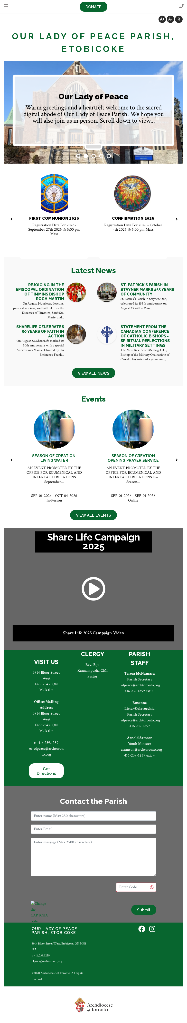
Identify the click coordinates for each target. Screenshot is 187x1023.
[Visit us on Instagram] (152, 929)
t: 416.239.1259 (41, 955)
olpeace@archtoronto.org (47, 961)
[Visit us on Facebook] (141, 929)
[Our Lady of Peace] (93, 147)
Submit (143, 910)
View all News (93, 373)
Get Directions (46, 771)
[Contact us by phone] (181, 6)
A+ (162, 19)
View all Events (93, 515)
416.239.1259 (48, 742)
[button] (78, 156)
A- (170, 19)
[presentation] (11, 219)
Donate (93, 7)
